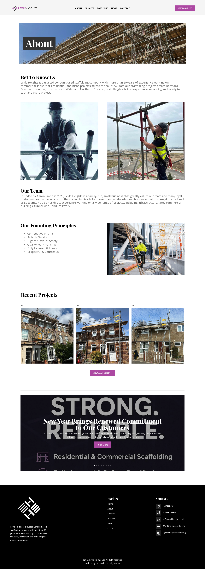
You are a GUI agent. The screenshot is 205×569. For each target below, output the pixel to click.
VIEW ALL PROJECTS (102, 373)
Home (110, 504)
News (114, 8)
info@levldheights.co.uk (173, 519)
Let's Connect (185, 8)
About (78, 8)
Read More (102, 444)
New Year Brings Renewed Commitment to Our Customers (102, 424)
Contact (125, 8)
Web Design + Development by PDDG (102, 563)
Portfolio (102, 8)
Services (89, 8)
